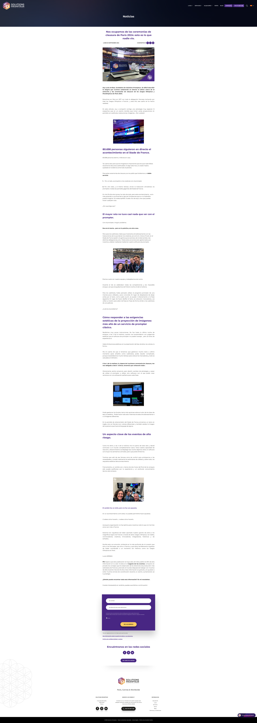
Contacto (228, 5)
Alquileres (207, 5)
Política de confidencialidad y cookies (112, 639)
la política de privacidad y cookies (117, 618)
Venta (216, 5)
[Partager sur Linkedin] (153, 43)
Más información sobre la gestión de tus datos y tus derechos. (118, 615)
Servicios (198, 5)
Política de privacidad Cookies (146, 720)
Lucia (189, 5)
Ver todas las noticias (128, 660)
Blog (221, 5)
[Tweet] (150, 43)
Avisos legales (135, 720)
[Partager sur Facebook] (147, 43)
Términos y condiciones (155, 710)
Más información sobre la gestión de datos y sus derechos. (118, 636)
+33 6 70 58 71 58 (238, 5)
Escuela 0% (155, 700)
